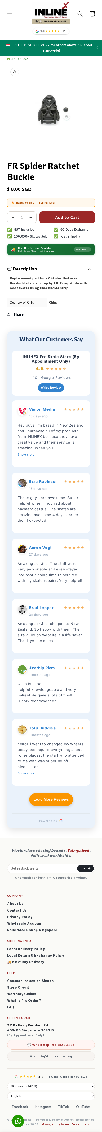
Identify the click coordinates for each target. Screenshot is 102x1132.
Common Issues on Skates (30, 981)
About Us (15, 904)
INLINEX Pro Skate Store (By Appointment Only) (51, 359)
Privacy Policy (20, 917)
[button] (10, 14)
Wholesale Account (25, 923)
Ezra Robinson (43, 481)
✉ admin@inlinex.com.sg (51, 1056)
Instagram (43, 1107)
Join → (85, 868)
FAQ (10, 1007)
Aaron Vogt (40, 547)
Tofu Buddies (42, 728)
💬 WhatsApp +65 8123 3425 (51, 1045)
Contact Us (17, 910)
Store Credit (18, 987)
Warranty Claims (21, 994)
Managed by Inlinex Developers (65, 1124)
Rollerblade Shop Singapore (32, 930)
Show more (26, 454)
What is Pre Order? (24, 1000)
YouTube (83, 1107)
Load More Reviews (51, 799)
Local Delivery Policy (26, 949)
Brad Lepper (41, 607)
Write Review (51, 387)
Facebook (20, 1107)
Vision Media (42, 409)
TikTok (63, 1107)
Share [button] (19, 314)
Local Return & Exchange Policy (35, 955)
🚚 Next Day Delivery (25, 962)
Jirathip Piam (42, 667)
